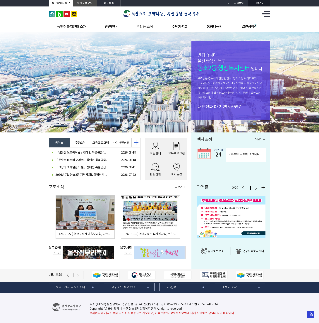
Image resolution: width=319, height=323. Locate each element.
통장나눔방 (214, 27)
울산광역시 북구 (61, 3)
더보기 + (180, 187)
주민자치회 (180, 27)
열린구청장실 (84, 3)
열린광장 (248, 27)
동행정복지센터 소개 (71, 27)
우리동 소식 (144, 27)
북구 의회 (108, 3)
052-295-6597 (227, 107)
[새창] (52, 12)
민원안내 (110, 27)
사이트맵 (239, 3)
